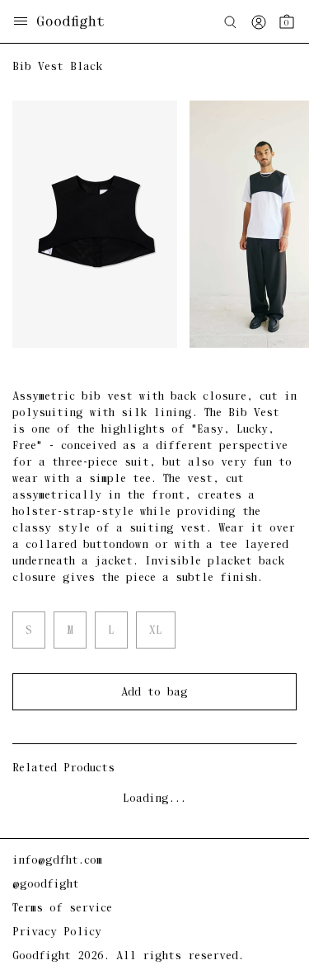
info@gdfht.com (57, 861)
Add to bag (154, 692)
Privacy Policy (56, 932)
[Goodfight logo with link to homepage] (78, 22)
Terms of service (62, 908)
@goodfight (45, 884)
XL (155, 631)
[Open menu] (20, 22)
